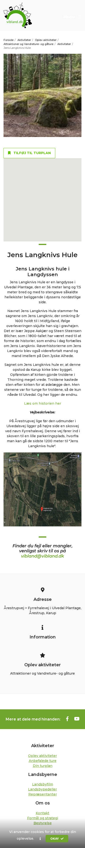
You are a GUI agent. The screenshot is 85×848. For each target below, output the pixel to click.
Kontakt (42, 813)
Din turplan (42, 766)
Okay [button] (55, 838)
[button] (40, 838)
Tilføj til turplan (32, 153)
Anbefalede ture (42, 761)
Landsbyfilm (42, 784)
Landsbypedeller (42, 789)
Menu (69, 17)
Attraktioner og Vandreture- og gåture (28, 44)
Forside (8, 40)
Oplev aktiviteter (45, 40)
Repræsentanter (42, 794)
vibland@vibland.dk (42, 556)
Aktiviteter (24, 40)
